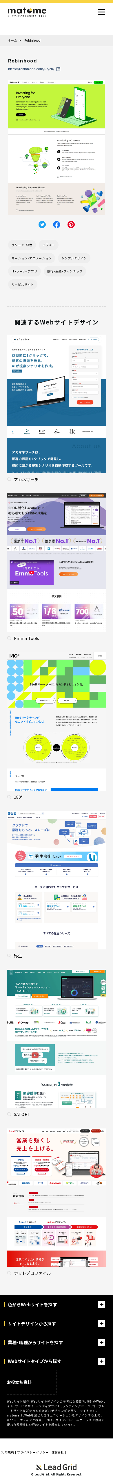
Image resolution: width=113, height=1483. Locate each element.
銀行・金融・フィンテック (65, 271)
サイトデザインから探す (32, 1323)
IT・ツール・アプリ (24, 271)
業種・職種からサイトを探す (35, 1342)
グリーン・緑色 (22, 245)
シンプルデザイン (74, 258)
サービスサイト (23, 284)
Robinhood (32, 40)
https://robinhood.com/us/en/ (31, 69)
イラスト (48, 245)
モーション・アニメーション (32, 258)
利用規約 (7, 1452)
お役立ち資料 (19, 1382)
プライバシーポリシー (33, 1452)
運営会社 (58, 1452)
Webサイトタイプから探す (34, 1361)
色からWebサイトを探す (32, 1304)
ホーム (12, 40)
